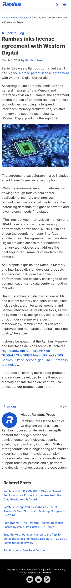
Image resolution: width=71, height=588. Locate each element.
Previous (10, 406)
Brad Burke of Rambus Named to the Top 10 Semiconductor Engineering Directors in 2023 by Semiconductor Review (35, 538)
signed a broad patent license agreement (38, 73)
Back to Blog (14, 33)
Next (64, 406)
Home (5, 17)
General (24, 17)
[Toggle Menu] (64, 4)
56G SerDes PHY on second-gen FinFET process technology (35, 360)
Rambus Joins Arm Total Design (24, 550)
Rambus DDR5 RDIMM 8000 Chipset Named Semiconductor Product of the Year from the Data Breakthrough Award (32, 495)
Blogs (14, 17)
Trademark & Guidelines (39, 572)
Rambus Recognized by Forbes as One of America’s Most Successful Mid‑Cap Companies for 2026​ (34, 511)
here (47, 386)
